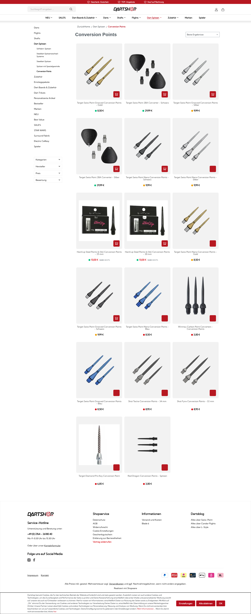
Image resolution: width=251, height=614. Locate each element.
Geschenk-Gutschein (100, 2)
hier (54, 611)
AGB (95, 523)
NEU (36, 114)
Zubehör (38, 76)
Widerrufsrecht (100, 527)
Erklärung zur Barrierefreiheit (107, 538)
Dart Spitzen (40, 43)
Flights (37, 33)
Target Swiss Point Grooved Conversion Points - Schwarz (99, 328)
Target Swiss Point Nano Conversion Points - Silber (195, 178)
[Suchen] (72, 9)
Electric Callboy (41, 141)
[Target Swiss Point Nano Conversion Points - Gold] (195, 220)
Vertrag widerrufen (102, 541)
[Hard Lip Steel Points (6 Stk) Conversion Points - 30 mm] (147, 220)
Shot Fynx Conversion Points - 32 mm (195, 401)
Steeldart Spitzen (44, 61)
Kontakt (45, 575)
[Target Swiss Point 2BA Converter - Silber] (99, 146)
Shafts (37, 38)
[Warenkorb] (223, 9)
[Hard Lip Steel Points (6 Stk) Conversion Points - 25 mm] (99, 220)
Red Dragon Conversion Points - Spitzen (147, 476)
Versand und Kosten (152, 519)
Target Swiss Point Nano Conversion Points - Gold (195, 253)
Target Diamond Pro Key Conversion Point (99, 476)
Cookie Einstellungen (103, 530)
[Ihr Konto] (216, 9)
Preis (38, 173)
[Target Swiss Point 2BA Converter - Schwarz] (147, 71)
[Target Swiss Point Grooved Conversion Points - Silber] (195, 71)
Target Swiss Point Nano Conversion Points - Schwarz (147, 178)
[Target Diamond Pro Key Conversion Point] (99, 444)
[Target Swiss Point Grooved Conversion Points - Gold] (99, 71)
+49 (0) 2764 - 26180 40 (39, 534)
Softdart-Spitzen (44, 48)
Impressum (32, 575)
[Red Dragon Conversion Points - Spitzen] (147, 444)
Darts (36, 27)
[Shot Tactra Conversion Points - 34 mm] (147, 370)
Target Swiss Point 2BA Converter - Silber (99, 177)
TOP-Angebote (128, 2)
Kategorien (41, 159)
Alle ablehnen (206, 603)
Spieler (37, 146)
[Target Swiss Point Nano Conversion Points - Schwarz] (147, 146)
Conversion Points (44, 71)
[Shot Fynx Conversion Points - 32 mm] (195, 370)
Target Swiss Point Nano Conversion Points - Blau (147, 328)
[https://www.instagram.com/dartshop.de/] (29, 560)
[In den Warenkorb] (116, 94)
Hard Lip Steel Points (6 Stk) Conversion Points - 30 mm (147, 253)
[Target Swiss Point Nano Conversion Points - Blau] (147, 295)
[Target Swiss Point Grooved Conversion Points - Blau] (99, 370)
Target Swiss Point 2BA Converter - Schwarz (147, 103)
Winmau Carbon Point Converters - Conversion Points (195, 328)
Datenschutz (99, 519)
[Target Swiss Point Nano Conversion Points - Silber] (195, 146)
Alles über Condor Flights (203, 523)
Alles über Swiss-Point (201, 519)
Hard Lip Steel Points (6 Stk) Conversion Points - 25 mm (99, 253)
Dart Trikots (39, 92)
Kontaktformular (52, 545)
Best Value (39, 119)
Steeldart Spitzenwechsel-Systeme (48, 55)
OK (220, 603)
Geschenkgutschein (102, 534)
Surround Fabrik (42, 135)
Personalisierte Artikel (44, 98)
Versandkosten (116, 583)
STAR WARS (40, 130)
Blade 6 (145, 523)
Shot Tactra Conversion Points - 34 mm (147, 401)
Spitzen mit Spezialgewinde (48, 66)
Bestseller (38, 103)
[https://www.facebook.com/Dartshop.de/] (34, 560)
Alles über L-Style (199, 527)
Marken (37, 109)
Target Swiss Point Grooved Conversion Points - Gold (99, 104)
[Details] (213, 169)
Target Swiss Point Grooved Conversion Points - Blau (99, 402)
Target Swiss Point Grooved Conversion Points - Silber (195, 104)
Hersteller (40, 166)
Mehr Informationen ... (146, 609)
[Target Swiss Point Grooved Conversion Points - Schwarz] (99, 295)
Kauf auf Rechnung (156, 2)
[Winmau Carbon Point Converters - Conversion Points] (195, 295)
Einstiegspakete (42, 82)
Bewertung (41, 180)
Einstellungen (185, 603)
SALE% (37, 125)
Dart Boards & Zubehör (45, 87)
